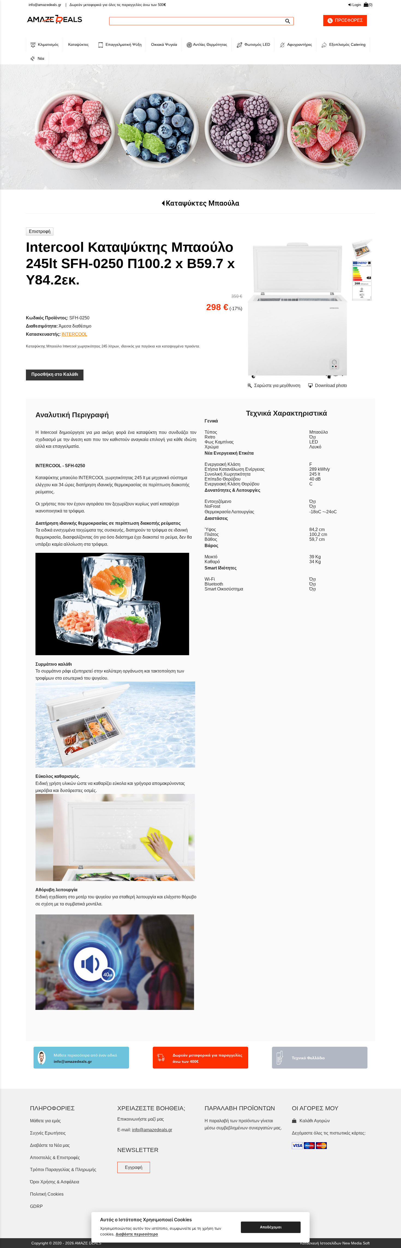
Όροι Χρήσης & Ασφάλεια (54, 1164)
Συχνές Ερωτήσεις (48, 1115)
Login (356, 5)
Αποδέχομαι (271, 1227)
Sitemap (193, 1206)
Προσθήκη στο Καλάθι (54, 356)
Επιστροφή (39, 213)
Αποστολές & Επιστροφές (55, 1139)
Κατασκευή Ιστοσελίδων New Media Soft (335, 1225)
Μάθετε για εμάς (45, 1102)
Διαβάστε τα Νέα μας (50, 1127)
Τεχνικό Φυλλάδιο (308, 1040)
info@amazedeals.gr (45, 5)
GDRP (36, 1188)
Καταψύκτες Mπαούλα (202, 185)
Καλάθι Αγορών (313, 1102)
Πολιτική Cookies (47, 1176)
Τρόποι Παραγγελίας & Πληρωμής (63, 1151)
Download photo (331, 367)
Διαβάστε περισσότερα (137, 1234)
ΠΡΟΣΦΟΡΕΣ (348, 20)
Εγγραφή (133, 1149)
